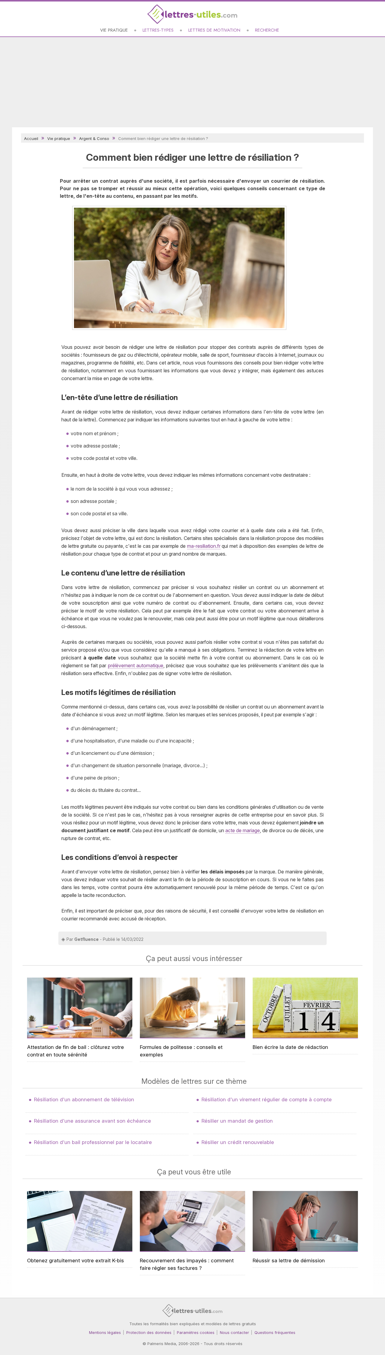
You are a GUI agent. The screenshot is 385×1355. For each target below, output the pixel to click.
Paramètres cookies (195, 1332)
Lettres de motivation (214, 30)
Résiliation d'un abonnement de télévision (84, 1099)
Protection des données (148, 1332)
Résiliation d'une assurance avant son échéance (92, 1121)
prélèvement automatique (135, 665)
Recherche (267, 30)
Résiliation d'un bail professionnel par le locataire (93, 1142)
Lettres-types (158, 30)
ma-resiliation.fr (203, 546)
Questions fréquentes (274, 1332)
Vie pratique (114, 30)
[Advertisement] (192, 82)
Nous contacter (234, 1332)
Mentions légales (105, 1332)
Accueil (31, 138)
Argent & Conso (94, 138)
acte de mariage (242, 830)
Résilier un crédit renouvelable (238, 1142)
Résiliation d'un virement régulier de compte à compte (267, 1099)
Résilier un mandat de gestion (237, 1121)
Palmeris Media (161, 1343)
